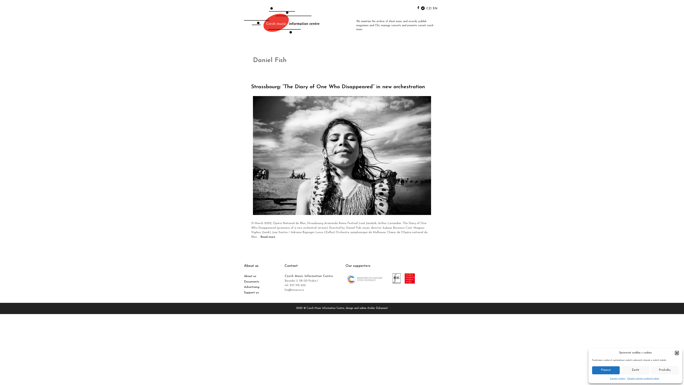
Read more (267, 236)
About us (250, 276)
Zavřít (635, 370)
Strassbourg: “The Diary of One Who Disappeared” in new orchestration (338, 87)
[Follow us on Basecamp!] (423, 7)
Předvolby (665, 370)
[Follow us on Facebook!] (418, 7)
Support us (251, 292)
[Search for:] (410, 7)
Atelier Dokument (377, 308)
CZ (428, 8)
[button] (677, 353)
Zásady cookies (617, 379)
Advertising (251, 287)
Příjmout (606, 370)
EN (435, 8)
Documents (251, 281)
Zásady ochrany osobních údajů (643, 379)
